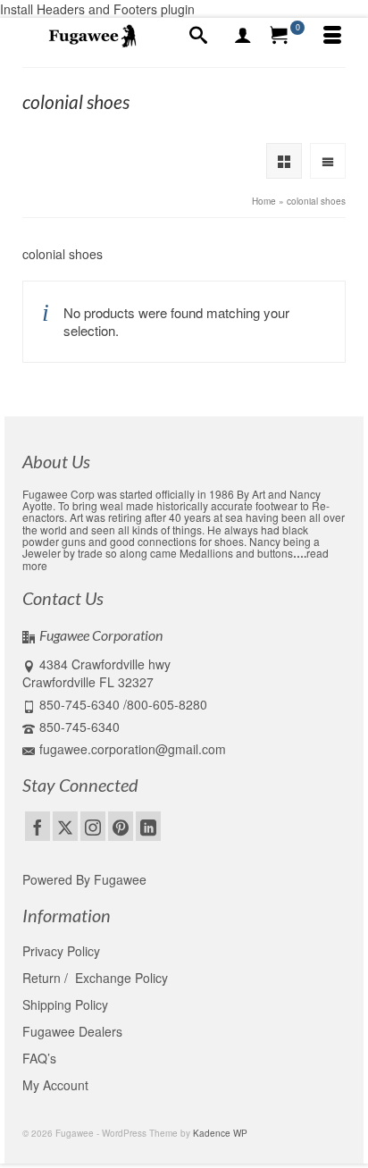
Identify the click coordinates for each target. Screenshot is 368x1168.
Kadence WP (220, 1133)
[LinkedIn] (148, 825)
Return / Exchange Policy (95, 978)
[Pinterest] (120, 825)
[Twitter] (65, 825)
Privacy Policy (61, 951)
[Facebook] (37, 825)
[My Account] (243, 36)
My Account (55, 1085)
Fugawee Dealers (74, 1031)
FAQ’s (39, 1058)
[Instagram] (92, 825)
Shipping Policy (65, 1004)
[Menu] (332, 36)
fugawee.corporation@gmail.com (132, 749)
